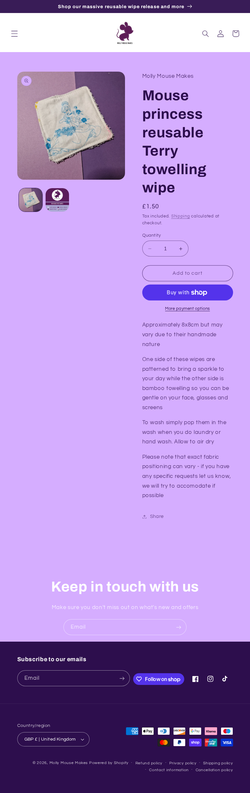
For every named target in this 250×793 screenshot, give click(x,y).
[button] (14, 33)
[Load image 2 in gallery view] (57, 200)
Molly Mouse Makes (68, 763)
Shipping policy (218, 763)
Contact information (169, 770)
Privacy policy (183, 763)
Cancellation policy (214, 770)
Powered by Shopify (109, 763)
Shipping (180, 216)
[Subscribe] (178, 627)
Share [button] (157, 516)
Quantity (151, 235)
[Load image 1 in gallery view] (30, 200)
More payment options (187, 309)
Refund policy (149, 763)
